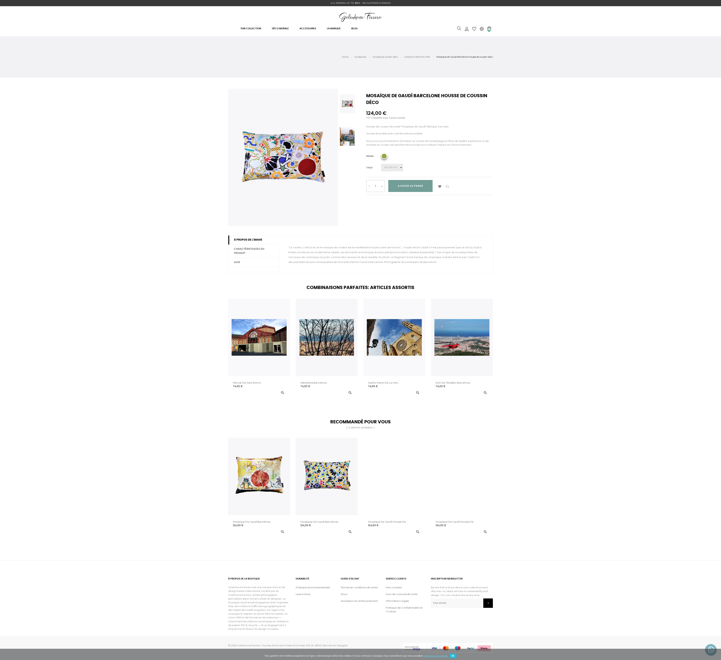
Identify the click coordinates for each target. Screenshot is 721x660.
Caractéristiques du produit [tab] (249, 251)
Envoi (344, 594)
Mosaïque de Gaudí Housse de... (388, 521)
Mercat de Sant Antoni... (247, 382)
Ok (452, 656)
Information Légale (397, 600)
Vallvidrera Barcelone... (314, 382)
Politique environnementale (313, 587)
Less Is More (303, 594)
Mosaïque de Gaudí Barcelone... (252, 521)
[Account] (466, 28)
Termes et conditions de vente (359, 587)
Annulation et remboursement (359, 600)
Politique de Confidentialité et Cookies (404, 609)
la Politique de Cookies (435, 655)
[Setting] (481, 28)
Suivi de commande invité (402, 594)
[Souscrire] (488, 603)
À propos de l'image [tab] (248, 240)
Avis (237, 262)
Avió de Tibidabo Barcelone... (454, 382)
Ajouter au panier (410, 186)
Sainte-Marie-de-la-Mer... (384, 382)
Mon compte (394, 587)
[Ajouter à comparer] (447, 186)
